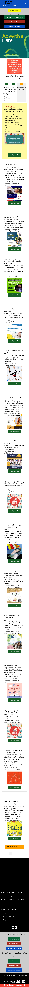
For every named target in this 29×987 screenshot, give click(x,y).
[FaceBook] (13, 927)
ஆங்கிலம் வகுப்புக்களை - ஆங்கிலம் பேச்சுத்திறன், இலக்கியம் (12, 617)
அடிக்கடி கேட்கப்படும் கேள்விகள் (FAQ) (13, 899)
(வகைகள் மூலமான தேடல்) (14, 77)
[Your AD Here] (14, 44)
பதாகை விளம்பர (7, 896)
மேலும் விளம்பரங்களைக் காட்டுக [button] (14, 846)
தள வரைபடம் (6, 903)
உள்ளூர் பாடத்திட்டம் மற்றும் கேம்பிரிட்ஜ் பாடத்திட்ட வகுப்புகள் (13, 527)
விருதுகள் (5, 919)
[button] (14, 10)
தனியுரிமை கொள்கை (8, 916)
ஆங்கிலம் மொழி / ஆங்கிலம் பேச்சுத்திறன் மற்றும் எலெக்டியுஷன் (13, 712)
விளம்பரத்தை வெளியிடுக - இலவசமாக (13, 892)
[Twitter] (16, 927)
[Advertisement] (16, 211)
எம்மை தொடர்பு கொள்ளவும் (10, 909)
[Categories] (25, 4)
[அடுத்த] (18, 853)
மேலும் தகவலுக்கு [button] (14, 155)
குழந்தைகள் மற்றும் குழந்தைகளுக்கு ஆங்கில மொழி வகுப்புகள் (12, 261)
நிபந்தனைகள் (6, 913)
